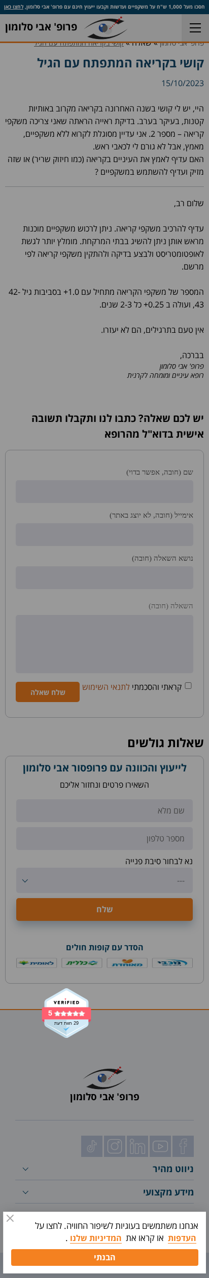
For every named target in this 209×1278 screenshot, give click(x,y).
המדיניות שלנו (96, 1238)
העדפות (182, 1238)
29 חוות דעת (66, 1023)
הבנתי (105, 1257)
